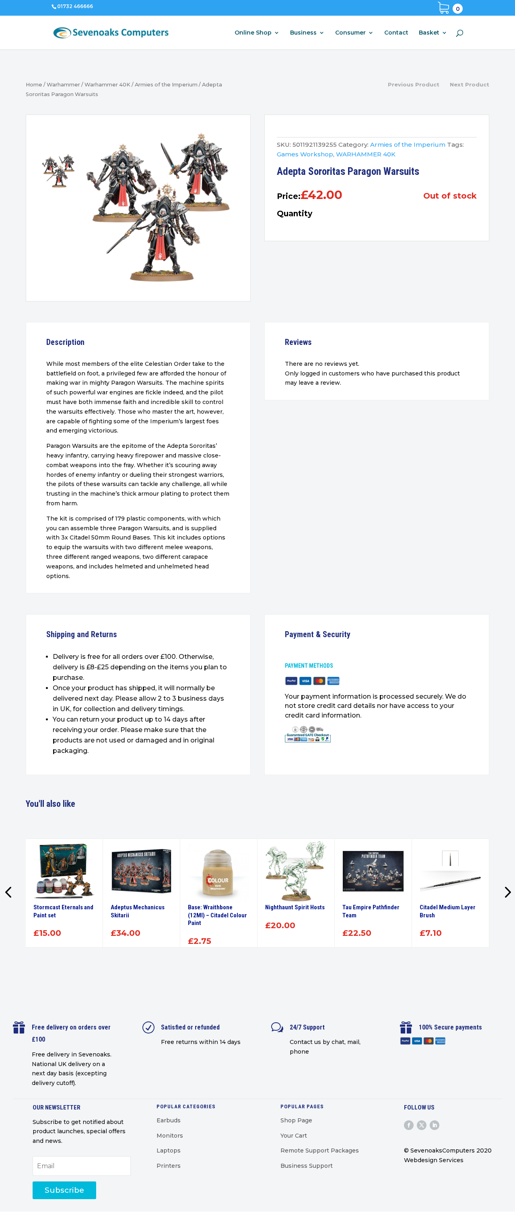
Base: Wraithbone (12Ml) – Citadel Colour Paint (217, 915)
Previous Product (413, 84)
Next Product (469, 84)
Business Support (306, 1165)
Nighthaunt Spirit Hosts (295, 907)
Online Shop (253, 33)
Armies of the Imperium (166, 85)
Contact (396, 33)
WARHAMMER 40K (366, 154)
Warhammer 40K (107, 85)
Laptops (169, 1150)
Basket (429, 33)
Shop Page (296, 1120)
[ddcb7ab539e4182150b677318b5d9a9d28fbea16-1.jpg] (158, 210)
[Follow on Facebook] (409, 1125)
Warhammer (63, 85)
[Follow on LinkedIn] (434, 1125)
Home (34, 85)
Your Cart (293, 1135)
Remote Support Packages (319, 1150)
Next (505, 893)
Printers (169, 1165)
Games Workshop (305, 154)
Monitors (170, 1135)
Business (303, 33)
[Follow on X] (421, 1125)
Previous (10, 893)
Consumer (350, 33)
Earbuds (169, 1120)
